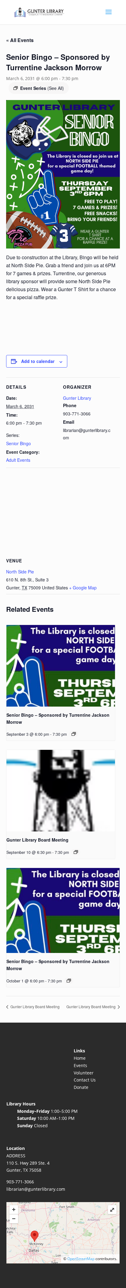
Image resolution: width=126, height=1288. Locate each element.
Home (80, 1058)
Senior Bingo (18, 443)
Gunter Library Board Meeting (37, 840)
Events (80, 1065)
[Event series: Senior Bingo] (74, 734)
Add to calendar (37, 361)
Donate (81, 1087)
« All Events (20, 40)
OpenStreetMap (80, 1258)
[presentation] (60, 666)
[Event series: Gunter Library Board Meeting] (76, 852)
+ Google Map (83, 587)
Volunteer (84, 1073)
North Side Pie (20, 572)
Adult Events (18, 460)
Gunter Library (77, 398)
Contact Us (85, 1080)
